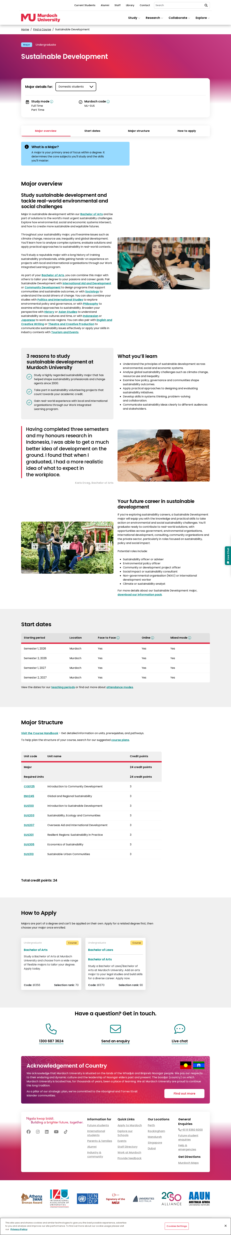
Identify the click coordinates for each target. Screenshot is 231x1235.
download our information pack (140, 595)
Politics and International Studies (60, 300)
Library (130, 5)
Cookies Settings (177, 1226)
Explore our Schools (125, 1133)
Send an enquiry (115, 1041)
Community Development (43, 287)
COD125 (29, 786)
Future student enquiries (188, 1138)
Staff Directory (127, 1147)
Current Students (84, 5)
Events (122, 1141)
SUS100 (29, 806)
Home (25, 29)
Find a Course (42, 29)
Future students (98, 1125)
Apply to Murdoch (130, 1125)
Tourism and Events (64, 332)
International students (96, 1133)
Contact (145, 5)
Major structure (139, 131)
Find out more (184, 1093)
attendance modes (119, 687)
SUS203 (29, 815)
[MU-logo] (40, 18)
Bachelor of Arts (91, 214)
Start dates (92, 131)
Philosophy (90, 304)
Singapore (155, 1143)
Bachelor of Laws (100, 950)
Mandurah (155, 1137)
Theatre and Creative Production (71, 324)
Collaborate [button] (178, 18)
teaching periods (63, 687)
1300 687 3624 (51, 1041)
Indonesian (90, 316)
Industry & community (95, 1155)
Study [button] (133, 18)
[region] (115, 1226)
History (49, 312)
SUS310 (29, 854)
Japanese (28, 320)
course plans (120, 740)
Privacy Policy (18, 1229)
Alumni (105, 5)
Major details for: (39, 86)
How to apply (187, 131)
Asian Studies (68, 312)
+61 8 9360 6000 (192, 1130)
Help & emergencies (187, 1147)
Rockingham (156, 1131)
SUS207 (29, 825)
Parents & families (99, 1141)
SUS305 (29, 844)
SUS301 (29, 835)
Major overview (45, 131)
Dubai (152, 1148)
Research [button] (153, 18)
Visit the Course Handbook (39, 733)
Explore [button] (201, 18)
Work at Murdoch (129, 1152)
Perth (151, 1125)
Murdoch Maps (188, 1163)
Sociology (92, 291)
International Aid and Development (87, 283)
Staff (117, 5)
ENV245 (29, 796)
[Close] (225, 1226)
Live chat (180, 1041)
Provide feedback (130, 1158)
